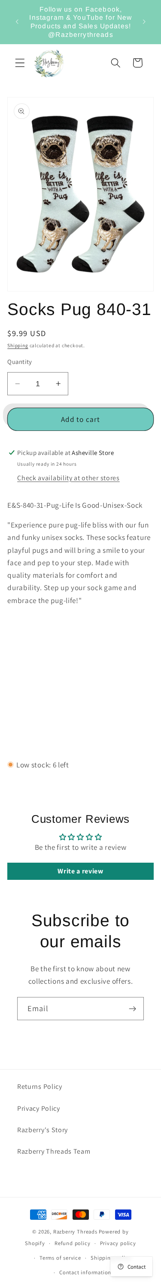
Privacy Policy (38, 1108)
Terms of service (60, 1257)
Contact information (85, 1272)
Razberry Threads (75, 1231)
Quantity (19, 362)
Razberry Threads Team (54, 1151)
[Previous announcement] (16, 21)
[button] (20, 63)
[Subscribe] (132, 1008)
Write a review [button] (80, 871)
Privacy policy (118, 1243)
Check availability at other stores (68, 477)
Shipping (17, 345)
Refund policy (72, 1243)
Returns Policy (39, 1086)
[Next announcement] (144, 21)
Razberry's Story (42, 1129)
